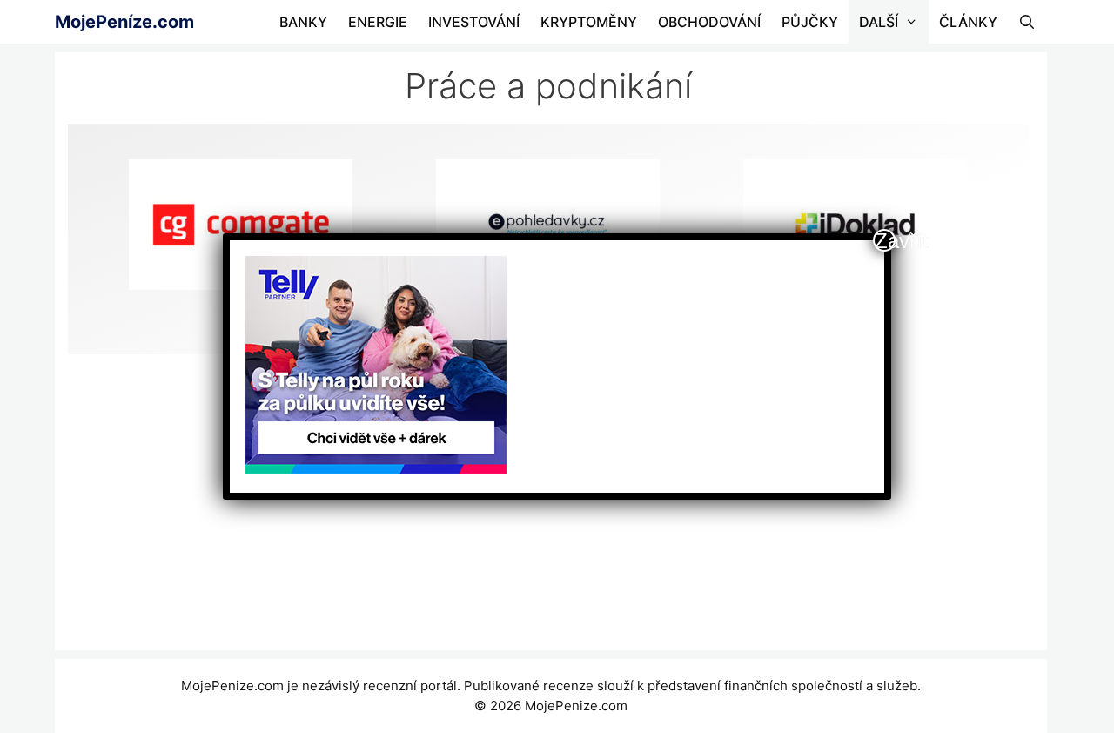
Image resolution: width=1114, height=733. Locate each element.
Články (968, 21)
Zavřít (885, 240)
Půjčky (810, 21)
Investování (474, 21)
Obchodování (709, 21)
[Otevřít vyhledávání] (1027, 22)
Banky (303, 21)
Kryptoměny (588, 21)
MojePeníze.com (124, 21)
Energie (377, 21)
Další (878, 21)
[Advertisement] (549, 511)
